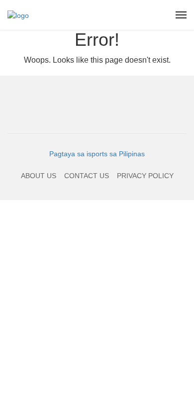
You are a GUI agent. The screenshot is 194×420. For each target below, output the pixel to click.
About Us (38, 176)
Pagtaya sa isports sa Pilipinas (97, 154)
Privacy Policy (145, 176)
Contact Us (86, 176)
